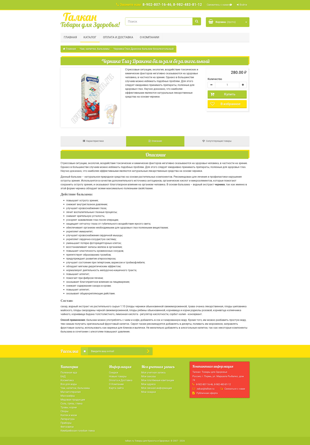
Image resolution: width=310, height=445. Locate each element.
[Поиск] (196, 21)
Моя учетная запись (153, 372)
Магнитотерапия (71, 391)
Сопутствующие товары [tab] (218, 141)
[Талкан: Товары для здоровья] (90, 21)
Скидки (113, 372)
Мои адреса (148, 384)
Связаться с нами (235, 388)
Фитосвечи (67, 426)
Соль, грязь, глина (72, 403)
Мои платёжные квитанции (157, 380)
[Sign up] (148, 351)
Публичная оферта (207, 393)
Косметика (67, 380)
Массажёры (68, 395)
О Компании (149, 37)
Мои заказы (148, 376)
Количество (215, 79)
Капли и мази (69, 415)
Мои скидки (148, 391)
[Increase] (243, 85)
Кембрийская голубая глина (78, 430)
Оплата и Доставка (118, 37)
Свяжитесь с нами (218, 4)
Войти (243, 4)
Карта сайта (116, 388)
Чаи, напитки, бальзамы (75, 388)
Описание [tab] (156, 141)
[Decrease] (211, 85)
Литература (68, 419)
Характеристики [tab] (94, 141)
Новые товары (118, 376)
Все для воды (69, 384)
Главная (70, 37)
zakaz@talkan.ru (205, 388)
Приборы (66, 422)
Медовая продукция (73, 399)
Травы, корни (69, 407)
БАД (63, 376)
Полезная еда (69, 372)
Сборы (64, 411)
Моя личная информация (156, 388)
